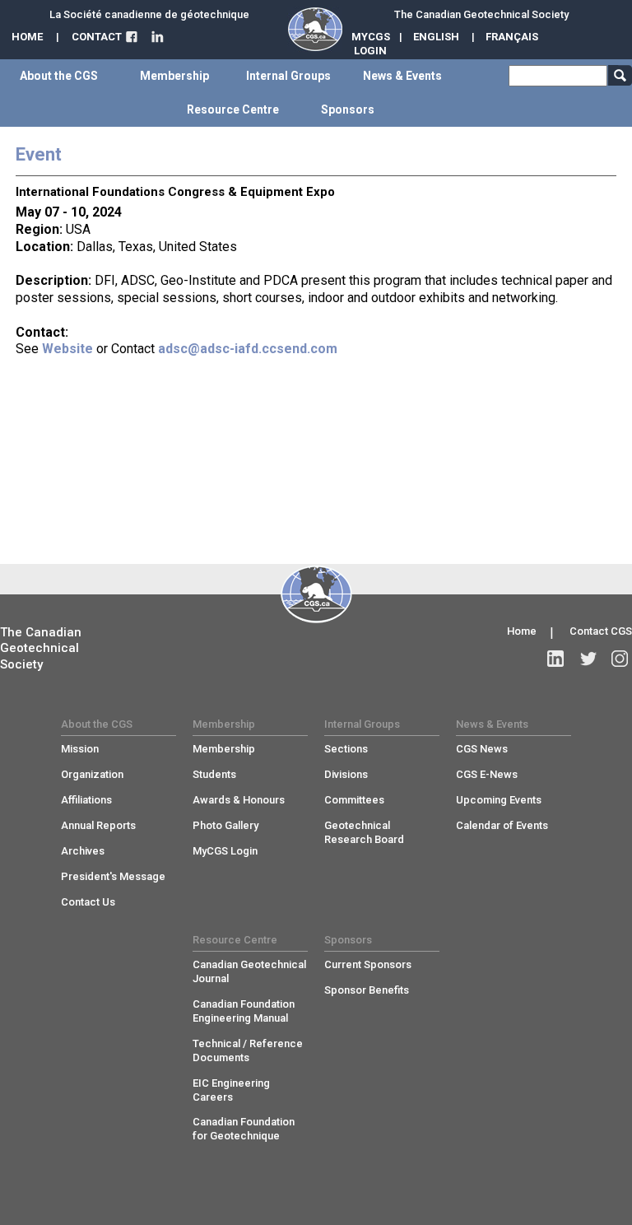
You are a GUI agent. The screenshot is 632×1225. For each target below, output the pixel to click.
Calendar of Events (502, 825)
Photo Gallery (225, 825)
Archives (83, 851)
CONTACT (97, 36)
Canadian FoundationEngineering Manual (244, 1011)
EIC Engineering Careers (231, 1090)
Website (67, 348)
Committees (354, 800)
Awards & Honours (239, 800)
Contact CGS (600, 631)
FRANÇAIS (512, 36)
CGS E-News (487, 774)
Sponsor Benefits (366, 990)
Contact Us (88, 902)
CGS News (482, 749)
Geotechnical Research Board (364, 832)
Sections (346, 749)
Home (522, 631)
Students (214, 774)
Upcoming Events (498, 800)
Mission (80, 749)
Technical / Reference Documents (248, 1050)
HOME (27, 36)
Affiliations (86, 800)
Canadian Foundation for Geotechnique (244, 1129)
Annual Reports (98, 825)
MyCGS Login (225, 851)
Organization (92, 774)
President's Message (113, 876)
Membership (224, 749)
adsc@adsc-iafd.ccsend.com (247, 348)
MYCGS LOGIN (370, 43)
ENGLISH (436, 36)
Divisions (346, 774)
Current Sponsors (367, 964)
